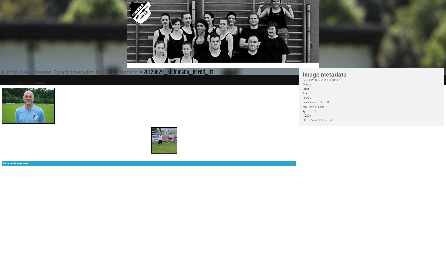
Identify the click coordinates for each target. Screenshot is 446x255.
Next (322, 32)
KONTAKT (253, 178)
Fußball (40, 82)
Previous (123, 32)
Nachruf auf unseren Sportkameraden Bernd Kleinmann (70, 72)
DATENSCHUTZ (274, 178)
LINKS (313, 178)
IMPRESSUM (297, 178)
